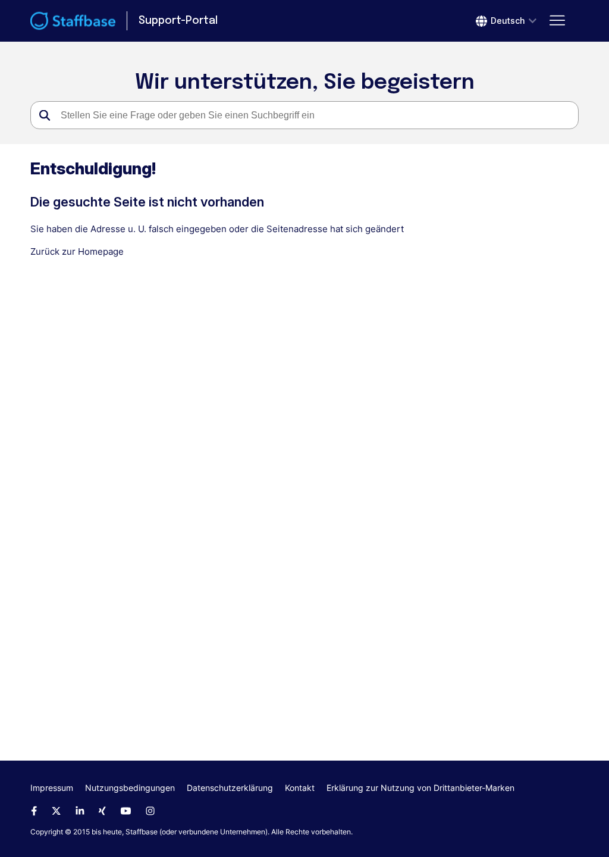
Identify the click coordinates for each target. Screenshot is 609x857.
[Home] (72, 20)
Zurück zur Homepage (77, 251)
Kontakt (300, 788)
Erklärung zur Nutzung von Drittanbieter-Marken (420, 788)
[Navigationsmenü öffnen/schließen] (557, 21)
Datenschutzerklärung (230, 788)
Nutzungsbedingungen (130, 788)
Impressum (51, 788)
